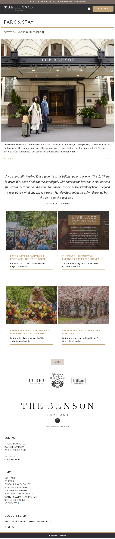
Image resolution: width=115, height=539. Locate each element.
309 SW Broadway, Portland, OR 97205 (56, 2)
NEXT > (110, 158)
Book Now (103, 8)
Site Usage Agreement (17, 487)
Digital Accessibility (16, 500)
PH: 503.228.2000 (80, 2)
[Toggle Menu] (89, 8)
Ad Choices (10, 503)
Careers (9, 481)
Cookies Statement (15, 490)
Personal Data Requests (18, 493)
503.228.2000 (14, 456)
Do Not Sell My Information (20, 496)
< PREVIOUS (7, 158)
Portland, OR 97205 (15, 450)
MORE (58, 362)
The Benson (34, 2)
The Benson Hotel (14, 443)
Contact (9, 478)
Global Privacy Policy (17, 484)
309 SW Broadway (14, 447)
